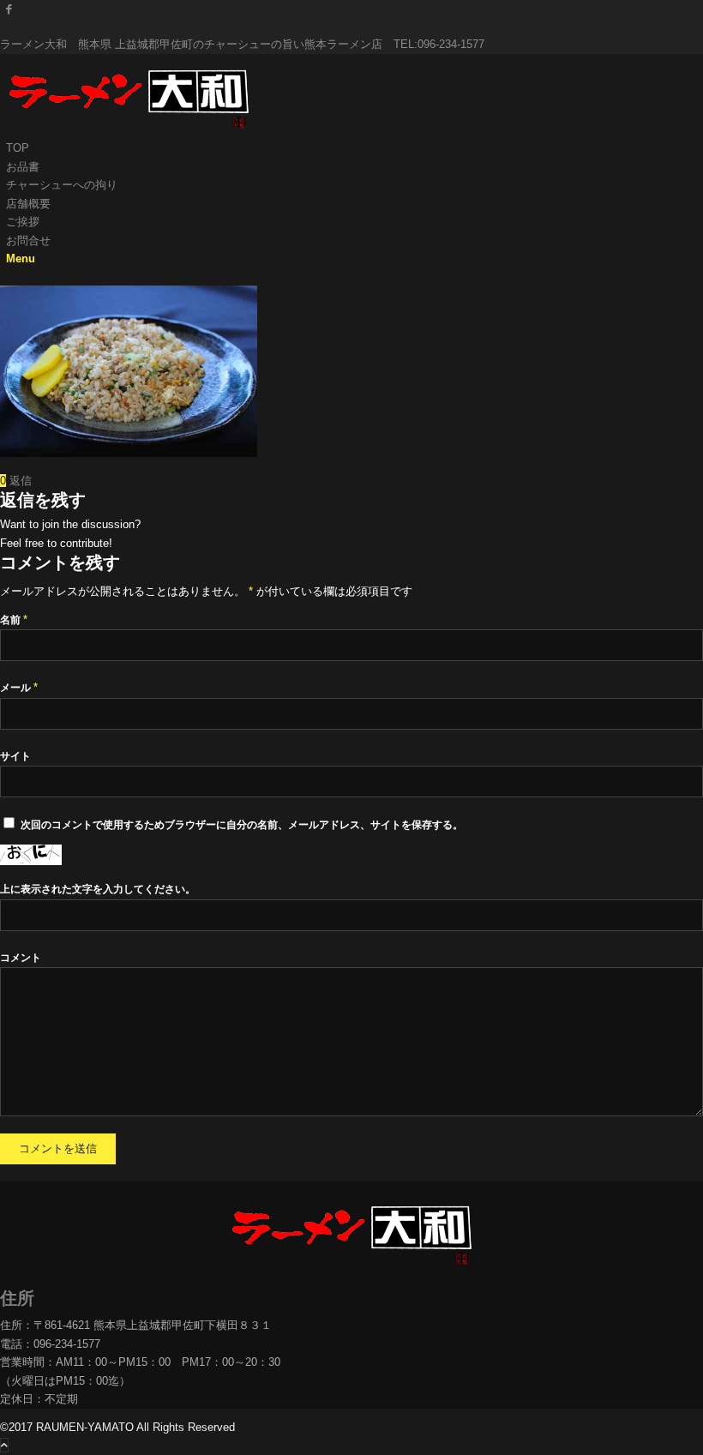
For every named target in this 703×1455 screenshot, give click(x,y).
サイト (15, 756)
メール (19, 688)
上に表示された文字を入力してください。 (97, 889)
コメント (20, 958)
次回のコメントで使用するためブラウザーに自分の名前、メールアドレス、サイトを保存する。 (242, 825)
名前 (13, 620)
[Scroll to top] (4, 1445)
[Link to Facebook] (9, 9)
